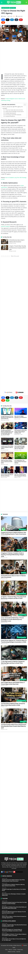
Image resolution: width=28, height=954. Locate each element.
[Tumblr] (16, 20)
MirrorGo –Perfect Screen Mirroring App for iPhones (20, 475)
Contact (14, 949)
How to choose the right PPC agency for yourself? (13, 107)
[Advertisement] (14, 57)
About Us (10, 949)
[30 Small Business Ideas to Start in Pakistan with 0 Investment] (4, 241)
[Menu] (1, 2)
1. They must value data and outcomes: (14, 110)
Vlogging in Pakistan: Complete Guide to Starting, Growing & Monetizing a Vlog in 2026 (12, 554)
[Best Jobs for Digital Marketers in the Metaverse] (21, 411)
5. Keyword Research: (10, 116)
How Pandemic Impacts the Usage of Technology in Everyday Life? (21, 431)
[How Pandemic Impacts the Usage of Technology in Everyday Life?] (21, 425)
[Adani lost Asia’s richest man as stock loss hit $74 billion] (7, 455)
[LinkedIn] (12, 20)
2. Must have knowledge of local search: (14, 111)
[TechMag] (14, 2)
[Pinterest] (21, 20)
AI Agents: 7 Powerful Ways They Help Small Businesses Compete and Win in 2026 (17, 247)
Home (6, 949)
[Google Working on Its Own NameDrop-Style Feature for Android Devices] (7, 411)
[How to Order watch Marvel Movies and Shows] (7, 469)
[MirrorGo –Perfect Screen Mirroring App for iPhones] (21, 469)
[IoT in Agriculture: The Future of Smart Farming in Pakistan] (21, 455)
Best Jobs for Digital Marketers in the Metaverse (21, 417)
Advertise (18, 951)
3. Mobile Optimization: (10, 113)
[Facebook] (3, 20)
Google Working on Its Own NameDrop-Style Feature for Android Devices (7, 417)
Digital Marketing (5, 7)
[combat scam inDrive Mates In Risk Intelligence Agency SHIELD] (7, 441)
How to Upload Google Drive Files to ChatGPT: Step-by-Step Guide (20, 447)
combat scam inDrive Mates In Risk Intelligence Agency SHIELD (7, 447)
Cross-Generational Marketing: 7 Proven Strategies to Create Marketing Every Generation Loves (12, 619)
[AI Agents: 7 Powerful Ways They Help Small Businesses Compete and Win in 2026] (4, 247)
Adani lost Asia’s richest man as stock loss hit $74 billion (6, 461)
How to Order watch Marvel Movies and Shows (7, 475)
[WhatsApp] (8, 400)
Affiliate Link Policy (11, 951)
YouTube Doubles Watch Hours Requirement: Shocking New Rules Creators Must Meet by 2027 (13, 726)
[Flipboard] (19, 392)
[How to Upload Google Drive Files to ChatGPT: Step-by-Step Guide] (21, 441)
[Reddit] (3, 22)
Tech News (13, 7)
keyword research (5, 226)
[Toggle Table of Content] (24, 105)
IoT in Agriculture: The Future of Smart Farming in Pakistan (20, 461)
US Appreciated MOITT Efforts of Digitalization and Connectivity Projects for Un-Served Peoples (7, 432)
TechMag (4, 16)
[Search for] (26, 2)
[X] (8, 20)
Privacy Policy (20, 949)
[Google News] (8, 392)
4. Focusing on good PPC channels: (13, 114)
